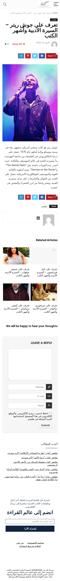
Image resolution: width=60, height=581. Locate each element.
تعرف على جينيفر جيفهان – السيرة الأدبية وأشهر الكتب (17, 272)
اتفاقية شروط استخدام (30, 546)
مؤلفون (54, 20)
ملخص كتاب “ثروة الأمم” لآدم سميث (39, 457)
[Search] (5, 4)
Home (55, 13)
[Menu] (56, 4)
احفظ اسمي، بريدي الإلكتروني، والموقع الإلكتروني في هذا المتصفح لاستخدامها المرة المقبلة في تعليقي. (30, 416)
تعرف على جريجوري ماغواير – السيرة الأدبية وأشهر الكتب (45, 308)
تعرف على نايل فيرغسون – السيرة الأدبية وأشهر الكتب (47, 272)
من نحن (20, 542)
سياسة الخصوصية (35, 542)
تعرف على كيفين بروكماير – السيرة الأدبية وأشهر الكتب (16, 308)
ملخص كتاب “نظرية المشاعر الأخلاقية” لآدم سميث (33, 453)
